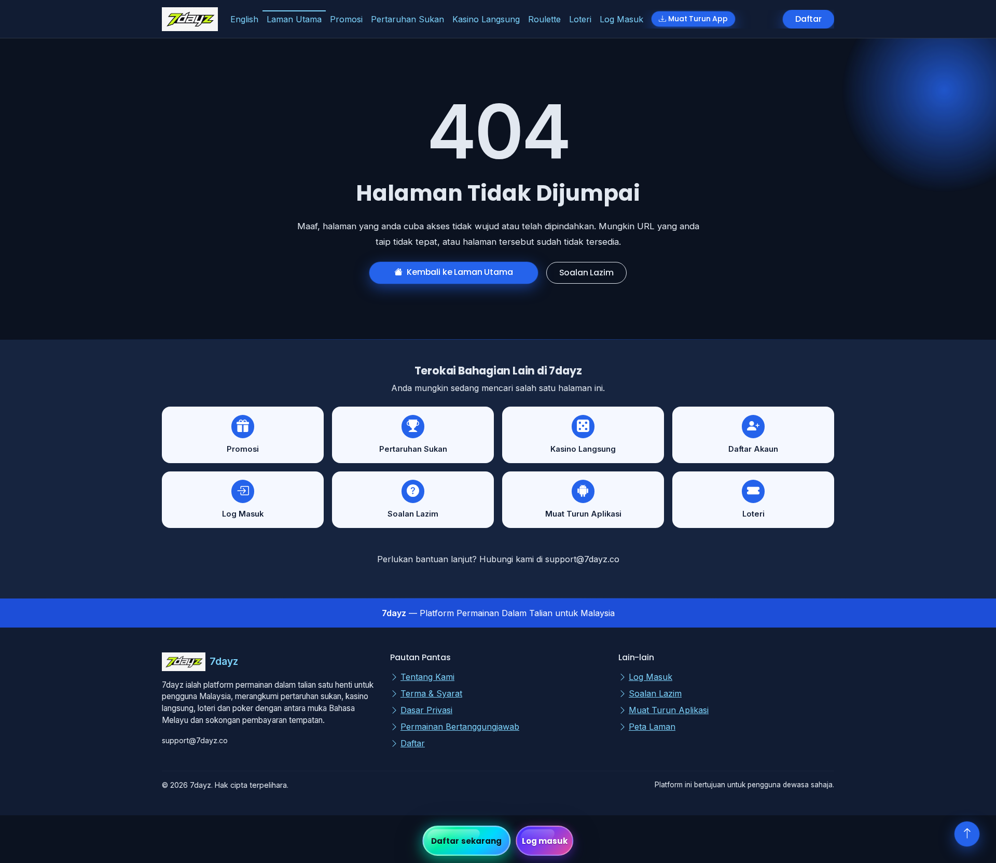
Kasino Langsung (486, 19)
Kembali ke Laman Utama (460, 272)
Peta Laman (652, 726)
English (244, 19)
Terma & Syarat (431, 693)
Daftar (808, 19)
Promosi (346, 19)
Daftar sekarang (466, 841)
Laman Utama (294, 19)
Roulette (544, 19)
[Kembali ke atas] (967, 834)
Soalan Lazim (586, 273)
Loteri (580, 19)
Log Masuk (621, 19)
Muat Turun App (698, 18)
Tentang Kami (427, 677)
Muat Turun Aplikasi (669, 710)
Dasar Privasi (426, 710)
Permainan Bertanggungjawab (459, 726)
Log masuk (545, 841)
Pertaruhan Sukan (407, 19)
